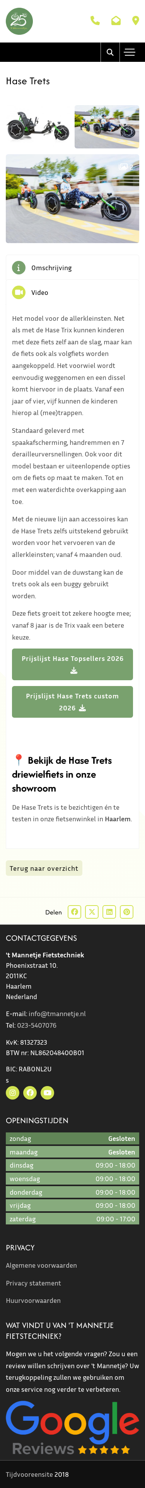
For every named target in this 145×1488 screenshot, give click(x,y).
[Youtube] (47, 1093)
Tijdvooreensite (29, 1474)
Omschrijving (51, 267)
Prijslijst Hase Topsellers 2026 (73, 658)
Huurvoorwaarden (33, 1300)
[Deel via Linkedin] (109, 912)
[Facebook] (30, 1093)
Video (39, 292)
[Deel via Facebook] (74, 912)
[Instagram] (12, 1093)
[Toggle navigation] (129, 52)
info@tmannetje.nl (57, 1013)
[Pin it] (126, 912)
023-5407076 (36, 1025)
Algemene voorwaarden (41, 1265)
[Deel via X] (92, 912)
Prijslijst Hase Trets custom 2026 (72, 701)
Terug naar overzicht (44, 868)
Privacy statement (33, 1283)
